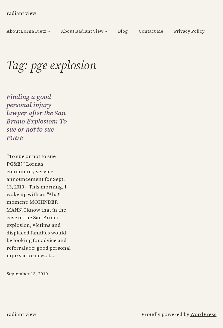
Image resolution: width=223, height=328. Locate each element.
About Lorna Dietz (26, 31)
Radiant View (21, 13)
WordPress (203, 314)
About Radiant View (82, 31)
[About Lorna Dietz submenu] (48, 31)
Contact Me (151, 31)
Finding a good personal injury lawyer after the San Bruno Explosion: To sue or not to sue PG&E (37, 117)
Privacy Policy (189, 31)
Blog (123, 31)
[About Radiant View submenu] (105, 31)
